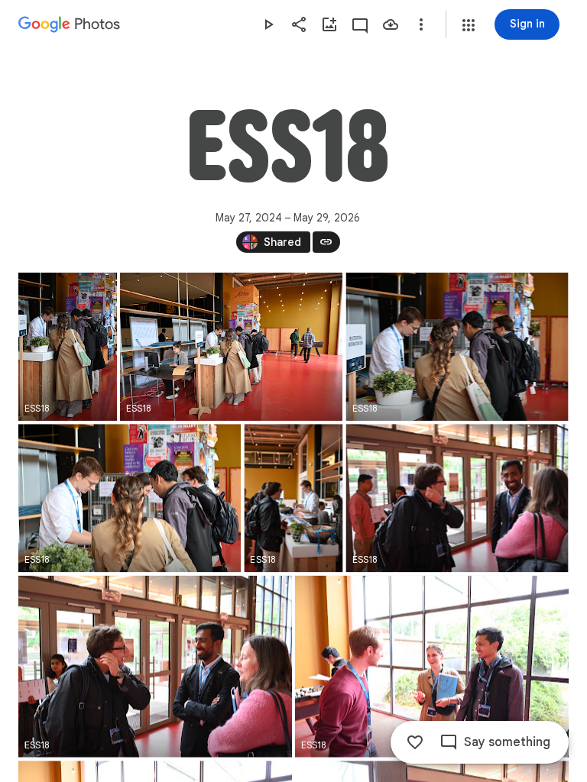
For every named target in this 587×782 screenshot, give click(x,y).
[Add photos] (329, 24)
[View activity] (360, 24)
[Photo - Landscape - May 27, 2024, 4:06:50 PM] (432, 667)
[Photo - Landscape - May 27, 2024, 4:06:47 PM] (457, 498)
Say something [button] (507, 742)
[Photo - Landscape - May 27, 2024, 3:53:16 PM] (231, 347)
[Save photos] (390, 24)
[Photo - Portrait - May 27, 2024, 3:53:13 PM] (67, 347)
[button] (468, 25)
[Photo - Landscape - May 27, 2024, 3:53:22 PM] (129, 498)
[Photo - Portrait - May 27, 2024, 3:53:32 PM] (293, 498)
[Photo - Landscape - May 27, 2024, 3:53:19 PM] (457, 347)
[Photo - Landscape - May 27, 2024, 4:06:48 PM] (155, 667)
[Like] (415, 742)
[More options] (421, 24)
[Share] (299, 24)
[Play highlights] (268, 24)
